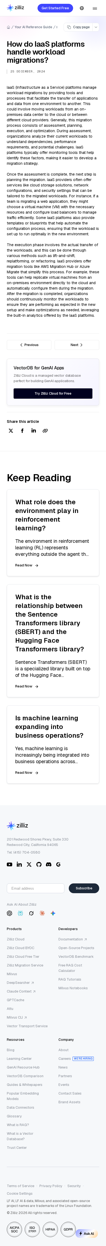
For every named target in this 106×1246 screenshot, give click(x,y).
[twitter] (11, 431)
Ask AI (89, 1233)
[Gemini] (53, 913)
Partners (65, 1076)
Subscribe (84, 888)
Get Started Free (55, 8)
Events (63, 1084)
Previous (31, 345)
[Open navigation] (95, 8)
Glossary (14, 1116)
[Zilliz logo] (15, 8)
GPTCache (15, 1000)
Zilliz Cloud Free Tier (23, 956)
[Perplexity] (20, 913)
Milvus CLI (15, 1017)
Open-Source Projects (76, 948)
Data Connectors (20, 1107)
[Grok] (31, 913)
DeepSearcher (18, 982)
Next (74, 345)
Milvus (12, 974)
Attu (10, 1008)
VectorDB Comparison (25, 1076)
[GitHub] (39, 864)
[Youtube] (9, 864)
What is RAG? (18, 1125)
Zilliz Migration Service (25, 965)
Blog (10, 1050)
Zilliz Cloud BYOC (20, 948)
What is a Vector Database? (20, 1136)
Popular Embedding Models (23, 1096)
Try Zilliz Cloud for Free (53, 393)
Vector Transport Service (27, 1026)
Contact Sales (70, 1093)
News (63, 1067)
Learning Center (19, 1058)
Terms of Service (20, 1186)
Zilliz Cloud (15, 939)
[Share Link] (45, 431)
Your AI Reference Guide (33, 27)
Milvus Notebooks (73, 988)
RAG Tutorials (69, 979)
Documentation (70, 939)
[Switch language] (81, 8)
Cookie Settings (20, 1193)
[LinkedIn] (19, 864)
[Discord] (48, 864)
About (63, 1050)
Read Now (23, 565)
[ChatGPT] (9, 913)
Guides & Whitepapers (24, 1084)
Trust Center (17, 1147)
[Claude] (42, 913)
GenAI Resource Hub (23, 1067)
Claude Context (19, 991)
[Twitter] (29, 864)
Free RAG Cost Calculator (70, 968)
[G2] (58, 864)
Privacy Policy (50, 1186)
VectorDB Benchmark (76, 956)
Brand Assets (69, 1102)
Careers (64, 1058)
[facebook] (22, 431)
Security (74, 1186)
